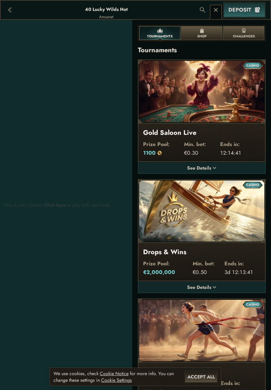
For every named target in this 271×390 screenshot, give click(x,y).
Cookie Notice (114, 373)
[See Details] (214, 168)
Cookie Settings (116, 380)
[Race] (216, 10)
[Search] (203, 10)
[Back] (10, 10)
